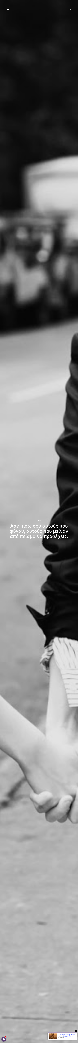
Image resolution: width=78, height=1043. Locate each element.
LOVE (39, 520)
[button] (70, 9)
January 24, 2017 (35, 542)
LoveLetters (44, 542)
